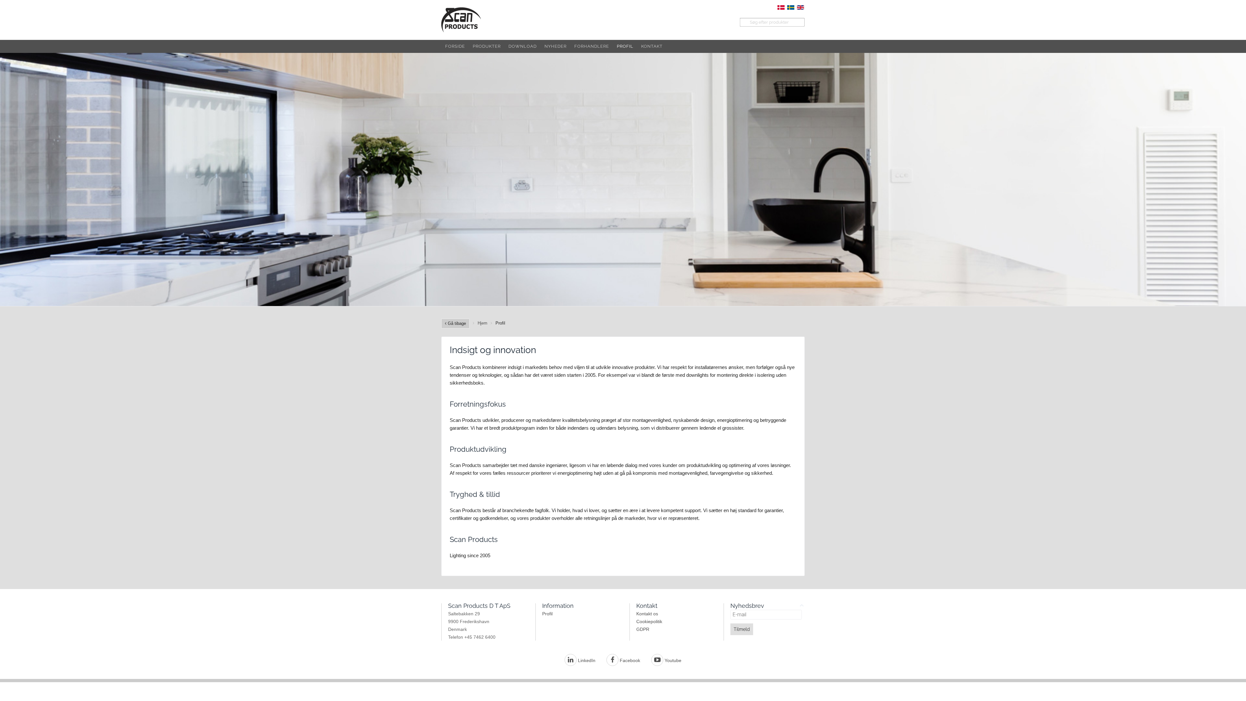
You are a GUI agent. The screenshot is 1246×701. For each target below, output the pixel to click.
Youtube (672, 660)
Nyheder (555, 46)
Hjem (482, 323)
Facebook (629, 660)
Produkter (487, 46)
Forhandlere (591, 46)
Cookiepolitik (649, 621)
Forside (455, 46)
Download (522, 46)
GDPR (642, 629)
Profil (625, 46)
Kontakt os (647, 613)
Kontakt (652, 46)
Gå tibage (456, 323)
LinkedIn (586, 660)
